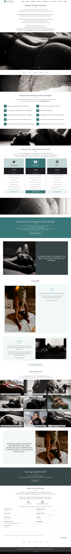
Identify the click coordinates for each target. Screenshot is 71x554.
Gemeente (40, 520)
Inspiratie (41, 79)
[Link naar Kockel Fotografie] (8, 1)
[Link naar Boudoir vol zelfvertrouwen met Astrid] (12, 410)
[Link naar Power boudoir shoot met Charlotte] (35, 426)
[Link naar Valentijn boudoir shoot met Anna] (59, 410)
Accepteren (35, 551)
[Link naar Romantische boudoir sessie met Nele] (35, 395)
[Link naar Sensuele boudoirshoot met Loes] (12, 395)
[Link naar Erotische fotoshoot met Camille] (59, 395)
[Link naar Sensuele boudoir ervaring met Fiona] (35, 410)
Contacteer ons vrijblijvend (33, 163)
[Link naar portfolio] (59, 426)
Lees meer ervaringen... (36, 372)
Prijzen (29, 79)
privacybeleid (23, 542)
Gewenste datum (39, 528)
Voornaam (8, 516)
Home (23, 1)
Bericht (7, 532)
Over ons (60, 1)
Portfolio (39, 1)
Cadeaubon (54, 1)
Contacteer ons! (13, 198)
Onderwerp (8, 528)
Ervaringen (45, 1)
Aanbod (27, 1)
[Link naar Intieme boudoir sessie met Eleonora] (12, 426)
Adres (7, 520)
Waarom (24, 79)
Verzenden (64, 544)
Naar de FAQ (36, 487)
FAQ (49, 1)
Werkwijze (33, 1)
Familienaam (40, 516)
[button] (5, 54)
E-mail (7, 524)
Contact (65, 1)
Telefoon (38, 524)
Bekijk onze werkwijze (36, 240)
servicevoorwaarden (31, 542)
